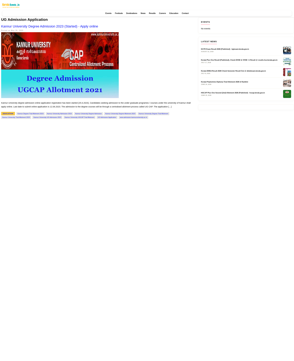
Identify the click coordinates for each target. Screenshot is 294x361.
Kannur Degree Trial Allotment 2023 (31, 114)
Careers (162, 13)
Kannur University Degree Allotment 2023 (120, 114)
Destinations (131, 13)
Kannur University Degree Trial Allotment (153, 114)
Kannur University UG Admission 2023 (47, 117)
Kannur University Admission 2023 (59, 114)
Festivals (119, 13)
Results (152, 13)
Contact (185, 13)
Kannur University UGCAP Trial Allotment (79, 117)
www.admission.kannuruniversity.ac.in (133, 117)
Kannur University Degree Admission (88, 114)
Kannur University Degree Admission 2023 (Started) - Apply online (49, 26)
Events (108, 13)
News (143, 13)
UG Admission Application (107, 117)
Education (173, 13)
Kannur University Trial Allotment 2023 (16, 117)
